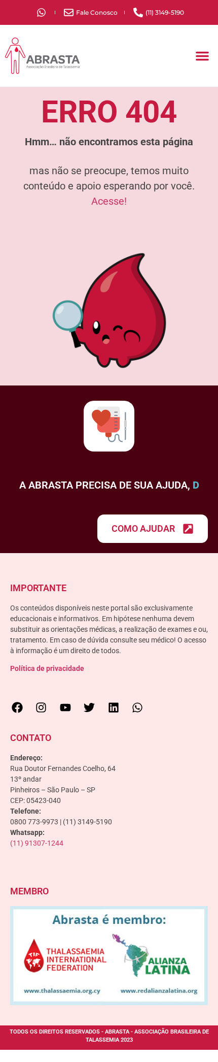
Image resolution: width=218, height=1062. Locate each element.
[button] (202, 56)
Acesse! (109, 201)
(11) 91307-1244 (36, 855)
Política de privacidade (47, 681)
